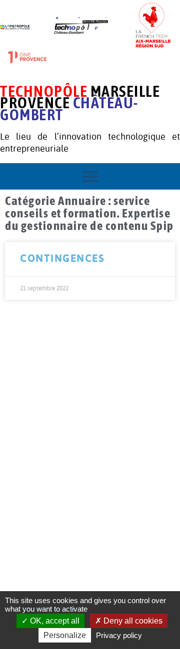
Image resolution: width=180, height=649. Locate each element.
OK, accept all (54, 621)
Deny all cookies (132, 621)
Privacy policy (119, 635)
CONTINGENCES (62, 257)
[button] (90, 176)
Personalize (65, 635)
